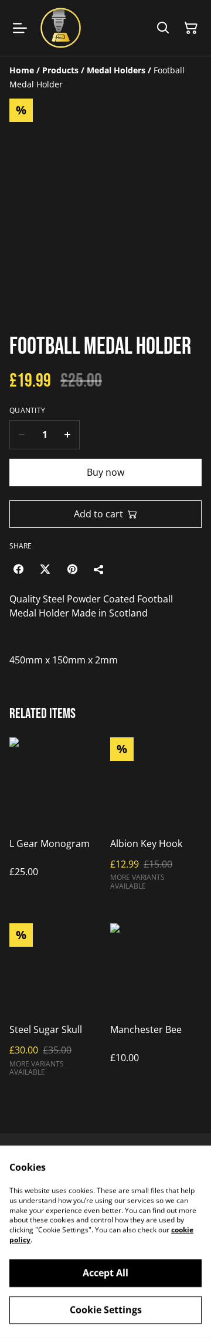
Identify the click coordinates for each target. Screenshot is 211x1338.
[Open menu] (20, 28)
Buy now (105, 472)
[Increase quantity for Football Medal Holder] (68, 434)
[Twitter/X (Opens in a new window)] (45, 569)
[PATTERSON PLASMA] (61, 28)
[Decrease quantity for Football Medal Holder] (21, 434)
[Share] (99, 569)
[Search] (163, 28)
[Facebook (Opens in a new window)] (18, 569)
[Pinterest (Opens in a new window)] (72, 569)
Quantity (27, 411)
